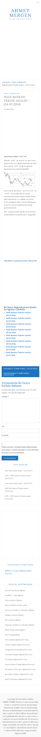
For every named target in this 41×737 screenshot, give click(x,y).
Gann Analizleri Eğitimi (13, 600)
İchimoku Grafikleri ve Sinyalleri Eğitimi (19, 625)
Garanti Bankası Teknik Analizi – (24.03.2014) (17, 374)
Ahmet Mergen (20, 13)
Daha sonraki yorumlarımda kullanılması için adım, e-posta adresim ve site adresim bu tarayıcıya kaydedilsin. (20, 450)
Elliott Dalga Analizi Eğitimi (15, 630)
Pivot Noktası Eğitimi (13, 620)
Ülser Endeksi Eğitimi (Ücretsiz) (17, 640)
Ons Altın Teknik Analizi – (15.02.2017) (18, 483)
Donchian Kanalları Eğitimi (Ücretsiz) (18, 655)
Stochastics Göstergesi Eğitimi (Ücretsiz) (20, 669)
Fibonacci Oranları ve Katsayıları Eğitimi (19, 610)
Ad (3, 426)
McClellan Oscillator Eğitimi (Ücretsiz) (19, 674)
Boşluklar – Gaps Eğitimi (14, 595)
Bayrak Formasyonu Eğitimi (15, 590)
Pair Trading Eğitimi (12, 635)
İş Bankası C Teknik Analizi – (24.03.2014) (20, 368)
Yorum (5, 397)
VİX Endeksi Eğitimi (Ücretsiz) (16, 659)
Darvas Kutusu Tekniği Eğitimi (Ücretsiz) (20, 664)
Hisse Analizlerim (11, 93)
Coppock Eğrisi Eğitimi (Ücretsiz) (17, 645)
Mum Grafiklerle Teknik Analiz (16, 605)
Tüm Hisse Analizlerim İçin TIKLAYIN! (20, 261)
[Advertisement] (20, 52)
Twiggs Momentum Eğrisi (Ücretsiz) (18, 650)
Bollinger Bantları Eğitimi (14, 615)
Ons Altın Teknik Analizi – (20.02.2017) (18, 471)
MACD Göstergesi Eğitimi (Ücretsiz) (18, 679)
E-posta (5, 435)
